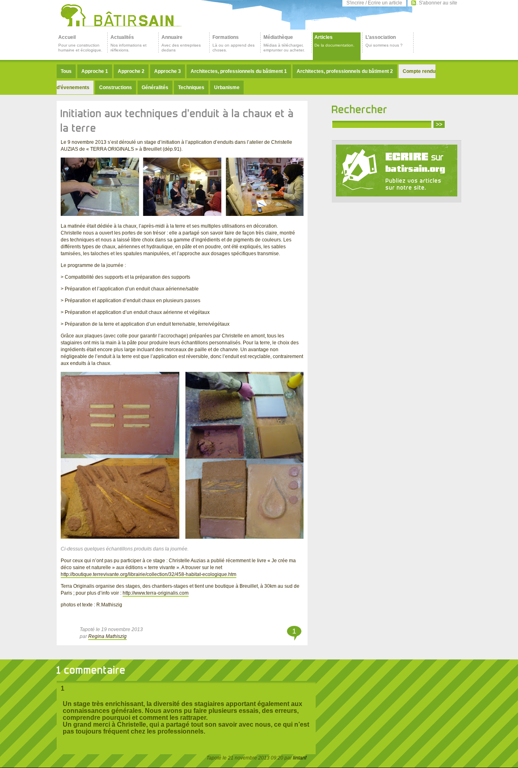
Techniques (191, 87)
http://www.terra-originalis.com (156, 593)
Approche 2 (131, 71)
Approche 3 (167, 71)
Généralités (155, 87)
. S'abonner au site (436, 3)
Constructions (115, 87)
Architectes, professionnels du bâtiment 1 (239, 71)
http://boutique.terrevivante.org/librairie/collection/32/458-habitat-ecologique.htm (148, 574)
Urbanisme (227, 87)
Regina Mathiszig (107, 636)
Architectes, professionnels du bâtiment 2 (345, 71)
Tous (66, 71)
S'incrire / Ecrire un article (374, 3)
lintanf (299, 758)
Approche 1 (94, 71)
